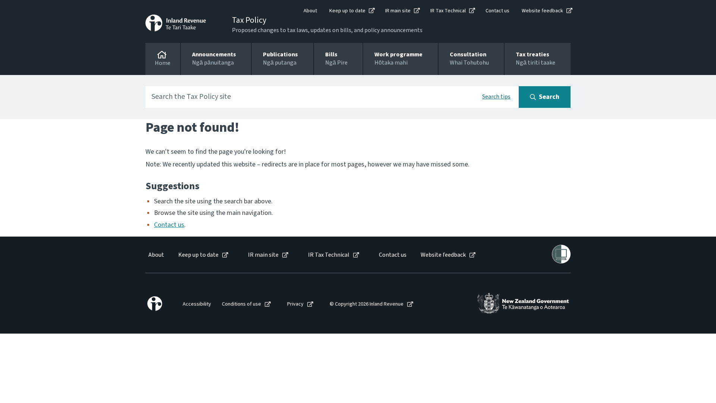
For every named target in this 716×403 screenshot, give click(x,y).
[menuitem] (155, 255)
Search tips (496, 97)
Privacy (295, 304)
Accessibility (197, 304)
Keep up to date (347, 11)
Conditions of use (241, 304)
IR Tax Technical (448, 11)
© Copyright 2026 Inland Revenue (366, 304)
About (310, 11)
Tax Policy (249, 20)
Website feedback (542, 11)
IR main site (398, 11)
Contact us (497, 11)
